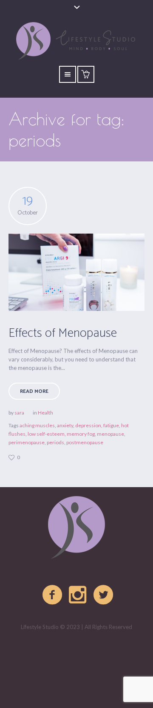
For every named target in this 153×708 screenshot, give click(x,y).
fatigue (111, 425)
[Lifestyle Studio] (76, 528)
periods (55, 442)
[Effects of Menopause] (76, 272)
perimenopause (26, 442)
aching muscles (37, 425)
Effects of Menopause (62, 333)
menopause (110, 434)
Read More (34, 391)
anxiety (65, 425)
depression (88, 425)
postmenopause (84, 442)
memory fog (81, 434)
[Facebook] (52, 595)
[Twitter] (103, 595)
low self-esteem (46, 434)
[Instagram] (78, 595)
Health (45, 412)
